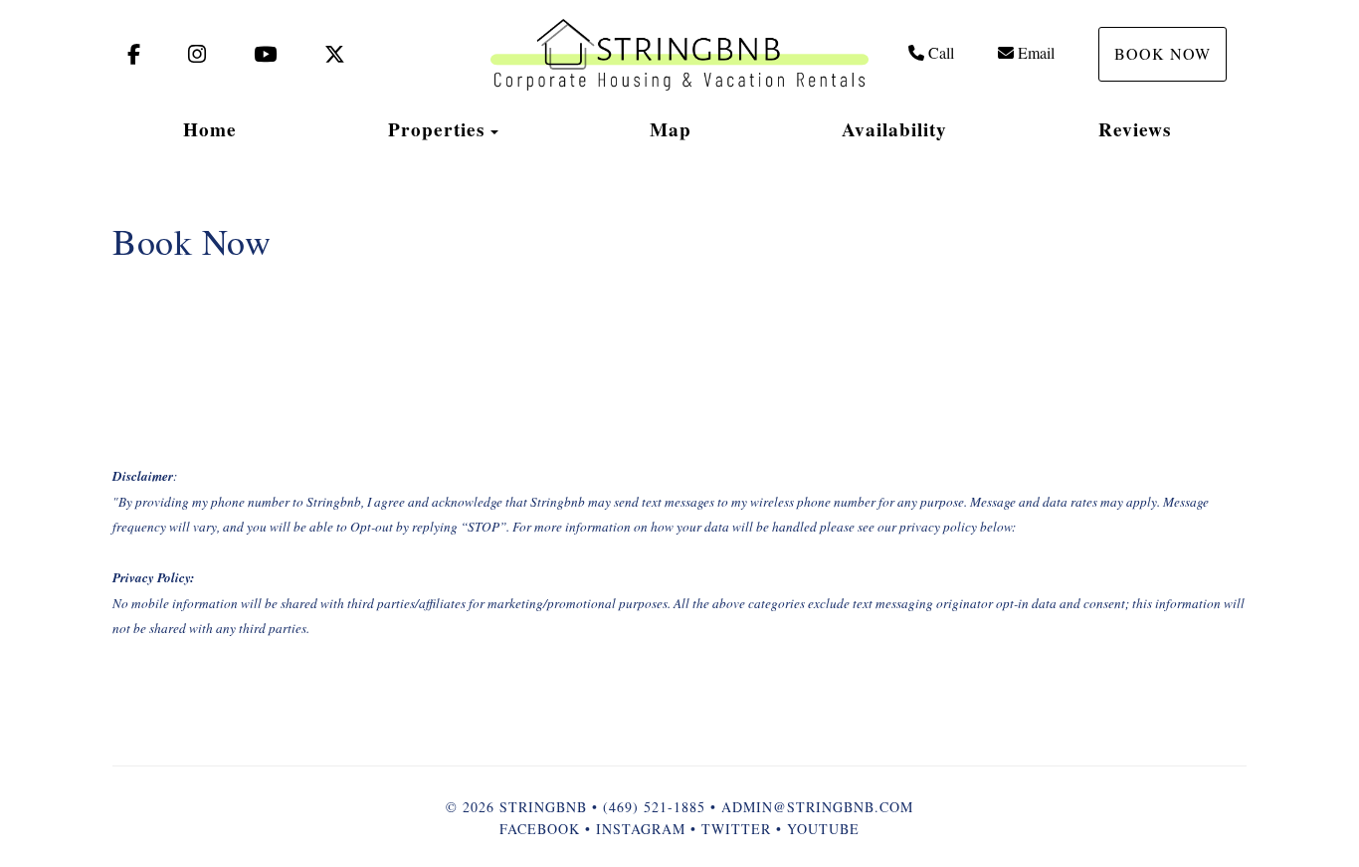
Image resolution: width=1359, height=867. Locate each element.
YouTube (823, 828)
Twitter (736, 828)
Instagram (640, 828)
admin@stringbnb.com (817, 806)
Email (1036, 52)
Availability (894, 129)
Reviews (1134, 129)
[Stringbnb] (679, 55)
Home (210, 129)
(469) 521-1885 (654, 806)
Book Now (1162, 53)
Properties (436, 129)
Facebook (539, 828)
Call (941, 52)
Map (670, 129)
